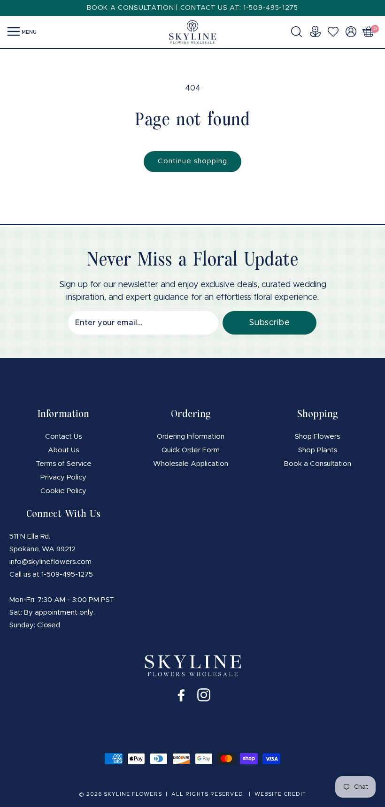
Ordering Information (190, 436)
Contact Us (63, 436)
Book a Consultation (317, 463)
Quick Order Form (191, 450)
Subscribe (269, 323)
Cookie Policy (63, 491)
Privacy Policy (63, 477)
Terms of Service (64, 463)
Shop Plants (317, 450)
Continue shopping (192, 161)
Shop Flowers (317, 436)
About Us (63, 450)
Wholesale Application (190, 463)
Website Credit (280, 794)
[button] (299, 31)
